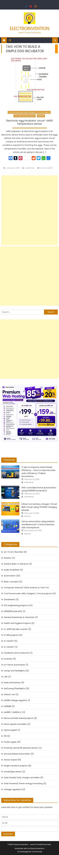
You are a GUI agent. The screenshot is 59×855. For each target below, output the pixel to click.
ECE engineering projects (24, 116)
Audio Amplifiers (11, 569)
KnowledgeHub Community (29, 851)
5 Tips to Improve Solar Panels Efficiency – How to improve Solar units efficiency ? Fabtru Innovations (38, 472)
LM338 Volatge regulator (15, 700)
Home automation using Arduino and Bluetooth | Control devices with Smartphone (38, 524)
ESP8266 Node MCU (13, 611)
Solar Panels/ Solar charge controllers (22, 777)
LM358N (41, 116)
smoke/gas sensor (13, 771)
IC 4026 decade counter (16, 629)
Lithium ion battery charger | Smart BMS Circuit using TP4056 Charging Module (39, 507)
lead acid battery (12, 682)
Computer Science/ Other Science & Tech (24, 587)
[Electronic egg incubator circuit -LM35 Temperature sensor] (29, 82)
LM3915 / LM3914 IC (13, 712)
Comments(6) (46, 168)
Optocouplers (10, 730)
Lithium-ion (9, 694)
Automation (10, 575)
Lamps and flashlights (14, 670)
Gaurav (27, 516)
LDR (5, 676)
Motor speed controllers (15, 724)
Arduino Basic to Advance (16, 563)
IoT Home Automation (14, 664)
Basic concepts (11, 581)
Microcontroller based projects (18, 718)
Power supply (10, 742)
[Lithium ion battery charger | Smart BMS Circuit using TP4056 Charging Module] (10, 508)
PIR (5, 736)
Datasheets (9, 599)
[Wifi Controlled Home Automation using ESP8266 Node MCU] (10, 492)
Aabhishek (29, 168)
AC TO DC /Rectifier (13, 552)
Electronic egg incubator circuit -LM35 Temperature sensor (29, 122)
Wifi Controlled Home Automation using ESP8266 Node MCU (39, 489)
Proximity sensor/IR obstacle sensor (21, 747)
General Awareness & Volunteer (19, 617)
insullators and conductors (17, 653)
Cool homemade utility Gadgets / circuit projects (29, 112)
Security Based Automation (17, 753)
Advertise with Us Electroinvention (29, 848)
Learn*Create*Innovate (40, 844)
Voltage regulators (13, 789)
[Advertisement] (29, 210)
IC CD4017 (9, 641)
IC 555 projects (11, 635)
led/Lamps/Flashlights (14, 688)
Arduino (7, 558)
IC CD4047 (9, 647)
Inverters (8, 658)
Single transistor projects (16, 765)
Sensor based (10, 759)
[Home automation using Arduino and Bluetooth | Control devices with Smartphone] (10, 526)
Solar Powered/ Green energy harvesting (23, 783)
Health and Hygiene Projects (17, 623)
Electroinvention (29, 28)
